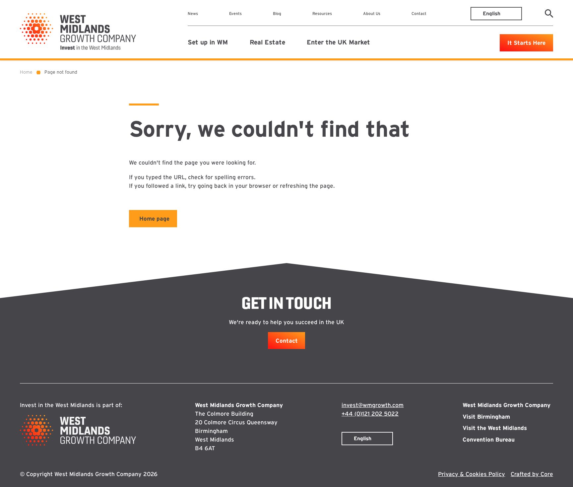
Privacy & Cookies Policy (471, 474)
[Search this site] (549, 13)
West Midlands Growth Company (506, 405)
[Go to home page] (78, 31)
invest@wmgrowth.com (373, 405)
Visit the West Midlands (495, 428)
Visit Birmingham (486, 416)
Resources (322, 13)
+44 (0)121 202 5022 (370, 413)
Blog (277, 13)
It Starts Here (526, 42)
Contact (419, 13)
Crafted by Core (532, 474)
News (193, 13)
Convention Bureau (489, 439)
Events (235, 13)
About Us (371, 13)
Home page (154, 218)
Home (26, 72)
